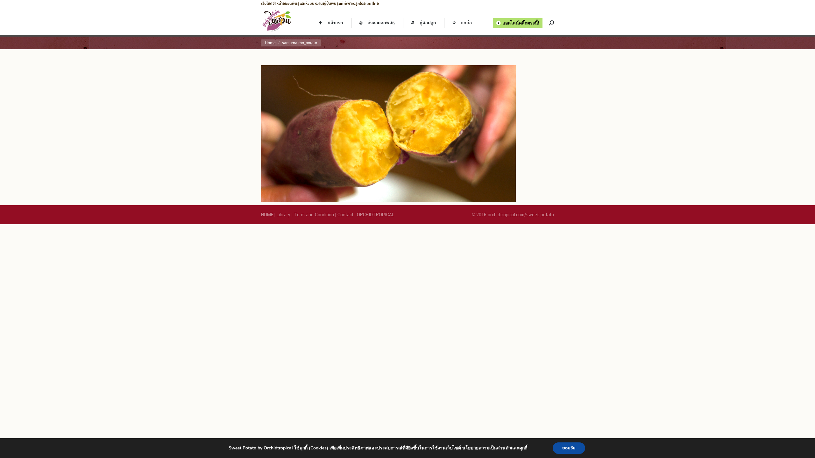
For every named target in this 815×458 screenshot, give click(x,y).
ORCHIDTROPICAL (375, 214)
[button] (110, 9)
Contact (345, 214)
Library (283, 214)
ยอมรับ (569, 448)
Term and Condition (314, 214)
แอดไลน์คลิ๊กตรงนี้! (520, 23)
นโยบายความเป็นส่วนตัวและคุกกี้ (494, 448)
